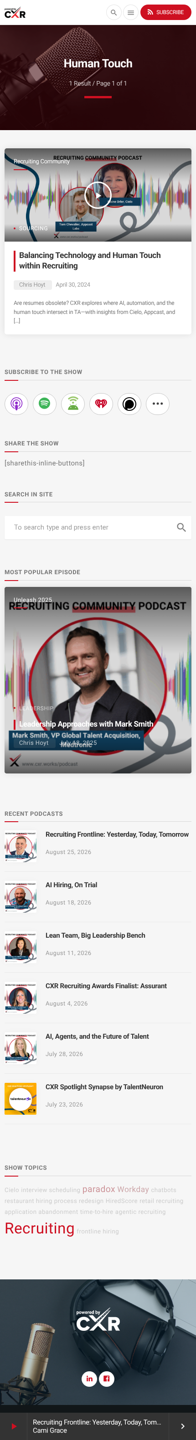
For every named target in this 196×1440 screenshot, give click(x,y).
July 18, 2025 (78, 743)
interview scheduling (50, 1190)
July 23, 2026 (64, 1104)
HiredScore (122, 1201)
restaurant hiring (28, 1201)
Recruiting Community (42, 161)
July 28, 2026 (64, 1054)
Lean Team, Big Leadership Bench (95, 935)
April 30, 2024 (73, 285)
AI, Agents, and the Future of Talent (97, 1036)
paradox (99, 1189)
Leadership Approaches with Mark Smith (86, 724)
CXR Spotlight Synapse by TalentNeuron (104, 1087)
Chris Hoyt (32, 285)
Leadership (36, 708)
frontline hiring (98, 1231)
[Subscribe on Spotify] (45, 404)
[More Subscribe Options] (158, 404)
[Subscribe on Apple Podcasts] (16, 404)
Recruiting (40, 1229)
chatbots (163, 1190)
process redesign (79, 1201)
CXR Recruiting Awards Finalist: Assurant (106, 986)
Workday (133, 1189)
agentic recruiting (140, 1212)
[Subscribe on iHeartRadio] (101, 404)
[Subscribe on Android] (73, 404)
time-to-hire (96, 1212)
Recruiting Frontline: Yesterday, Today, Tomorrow (103, 1422)
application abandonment (41, 1212)
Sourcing (33, 228)
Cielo (12, 1190)
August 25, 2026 (69, 852)
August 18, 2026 (69, 902)
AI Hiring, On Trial (71, 885)
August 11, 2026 (69, 953)
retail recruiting (161, 1201)
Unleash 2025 (33, 600)
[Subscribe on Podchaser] (129, 404)
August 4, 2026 (67, 1003)
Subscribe (165, 12)
